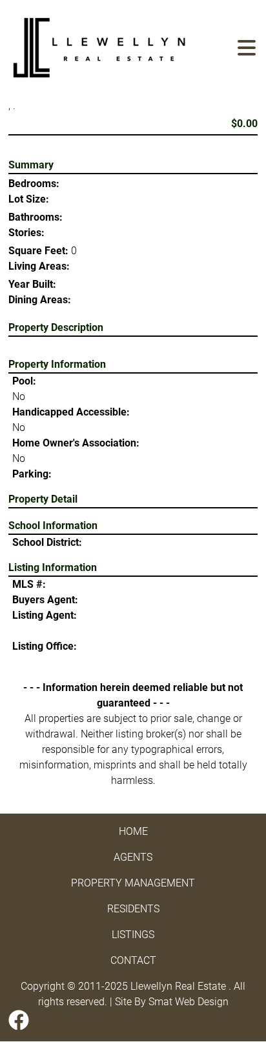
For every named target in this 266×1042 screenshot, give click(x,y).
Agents (133, 857)
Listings (133, 934)
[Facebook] (18, 1020)
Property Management (133, 883)
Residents (133, 909)
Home (133, 831)
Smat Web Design (188, 1002)
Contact (133, 960)
